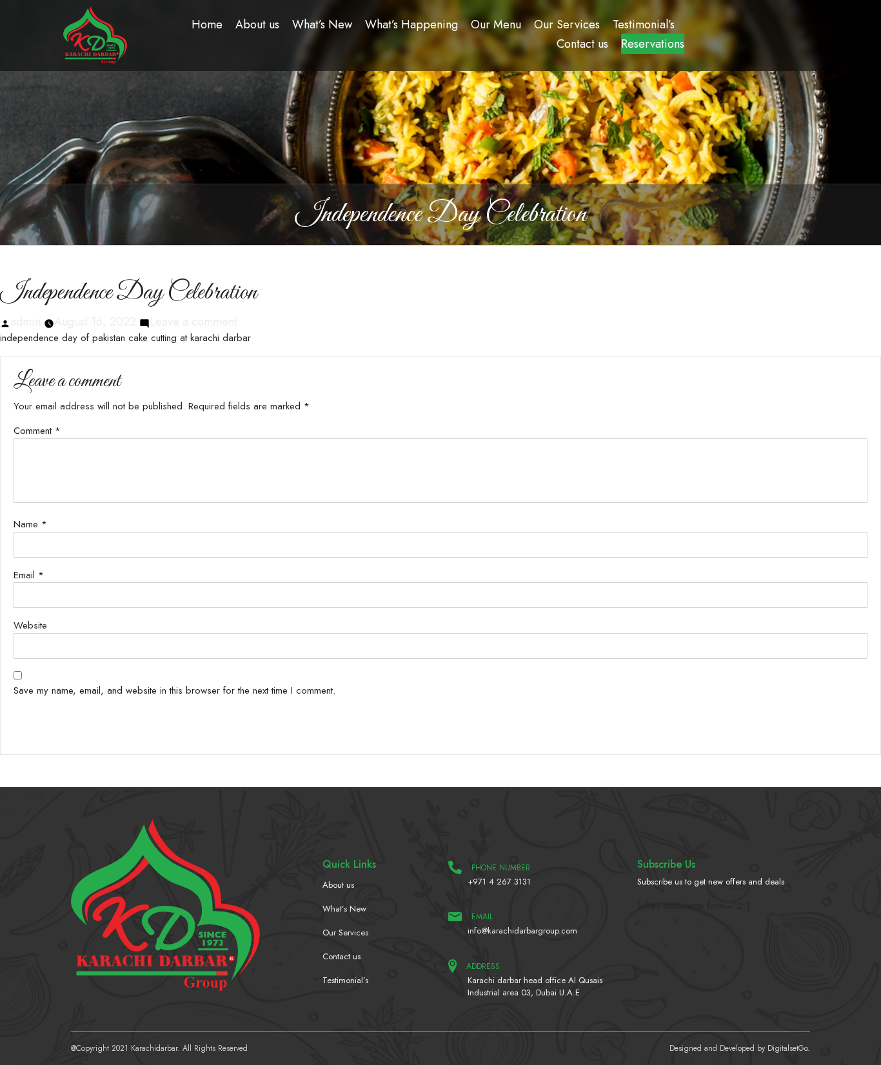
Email (29, 575)
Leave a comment (193, 321)
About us (257, 24)
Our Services (567, 24)
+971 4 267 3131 (499, 881)
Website (30, 625)
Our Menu (496, 24)
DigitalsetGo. (788, 1048)
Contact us (582, 43)
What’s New (322, 24)
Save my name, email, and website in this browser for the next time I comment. (174, 690)
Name (30, 524)
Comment (37, 431)
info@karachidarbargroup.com (522, 930)
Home (207, 24)
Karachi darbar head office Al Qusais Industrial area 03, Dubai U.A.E (535, 986)
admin (25, 321)
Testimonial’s (644, 24)
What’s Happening (411, 24)
